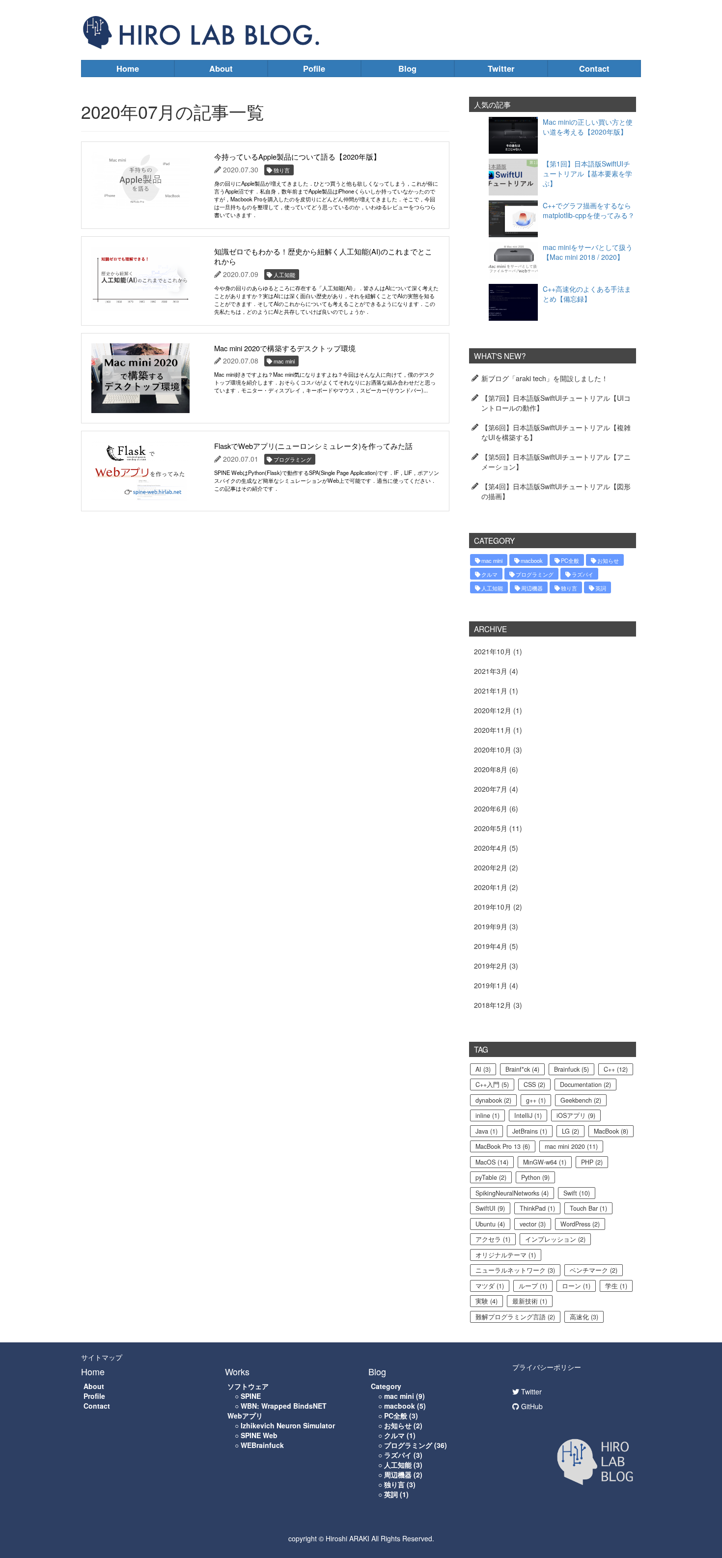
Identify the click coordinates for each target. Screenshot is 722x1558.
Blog (407, 68)
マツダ (489, 1285)
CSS (534, 1084)
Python (535, 1177)
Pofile (314, 68)
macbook (532, 560)
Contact (594, 68)
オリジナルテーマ (505, 1255)
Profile (94, 1396)
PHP (592, 1162)
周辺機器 (532, 588)
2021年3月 (490, 671)
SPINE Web (259, 1435)
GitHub (531, 1406)
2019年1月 (490, 985)
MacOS (491, 1162)
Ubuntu (490, 1224)
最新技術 (529, 1301)
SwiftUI (490, 1208)
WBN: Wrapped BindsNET (284, 1406)
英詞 (600, 588)
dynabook (493, 1100)
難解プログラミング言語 (515, 1316)
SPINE (251, 1396)
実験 (486, 1301)
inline (487, 1115)
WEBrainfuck (262, 1445)
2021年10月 (492, 651)
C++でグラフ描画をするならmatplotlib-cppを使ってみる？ (589, 210)
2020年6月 (490, 808)
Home (127, 68)
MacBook (611, 1131)
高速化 (584, 1316)
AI (483, 1069)
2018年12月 (492, 1005)
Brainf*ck (522, 1069)
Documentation (585, 1084)
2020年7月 (490, 789)
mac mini (491, 560)
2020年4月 (490, 848)
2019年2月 (490, 966)
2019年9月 (490, 926)
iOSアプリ (575, 1115)
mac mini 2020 (571, 1146)
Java (486, 1131)
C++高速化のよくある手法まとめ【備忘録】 (587, 294)
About (221, 68)
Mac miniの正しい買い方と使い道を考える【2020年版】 (588, 127)
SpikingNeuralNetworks (512, 1193)
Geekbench (580, 1100)
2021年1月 (490, 691)
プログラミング (535, 574)
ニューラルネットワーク (515, 1270)
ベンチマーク (593, 1270)
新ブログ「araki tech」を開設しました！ (544, 378)
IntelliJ (528, 1115)
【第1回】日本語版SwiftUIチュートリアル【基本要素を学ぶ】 (587, 173)
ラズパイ (582, 574)
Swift (576, 1193)
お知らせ (608, 560)
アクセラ (492, 1239)
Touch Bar (588, 1208)
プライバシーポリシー (546, 1367)
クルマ (489, 574)
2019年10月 (492, 907)
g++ (536, 1100)
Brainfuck (571, 1069)
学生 (616, 1285)
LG (570, 1131)
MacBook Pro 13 (502, 1146)
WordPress (580, 1224)
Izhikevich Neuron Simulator (288, 1425)
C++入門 (492, 1084)
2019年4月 (490, 946)
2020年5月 (490, 828)
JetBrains (529, 1131)
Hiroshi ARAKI (347, 1538)
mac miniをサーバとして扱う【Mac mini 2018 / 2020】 (588, 252)
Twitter (501, 68)
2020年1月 (490, 887)
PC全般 (570, 560)
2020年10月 (492, 749)
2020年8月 (490, 769)
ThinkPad (537, 1208)
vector (533, 1224)
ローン (576, 1285)
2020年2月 (490, 867)
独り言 (569, 588)
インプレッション (555, 1239)
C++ (616, 1069)
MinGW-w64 (544, 1162)
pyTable (490, 1177)
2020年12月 (492, 710)
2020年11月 (492, 730)
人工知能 (492, 588)
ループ (533, 1285)
